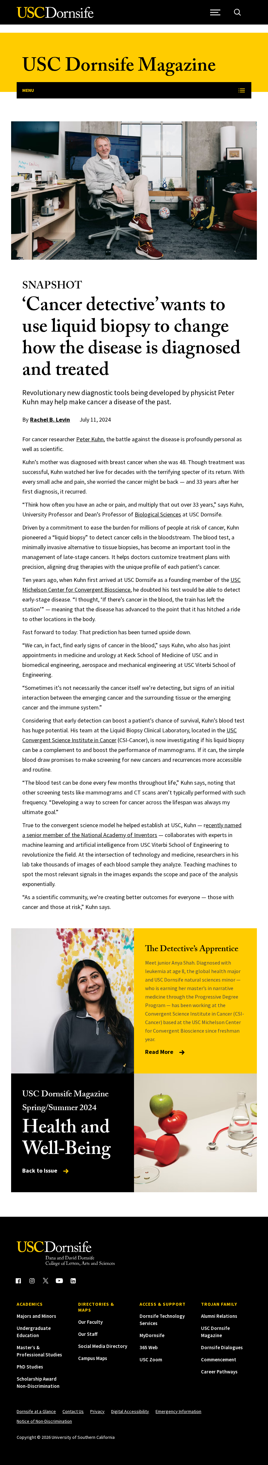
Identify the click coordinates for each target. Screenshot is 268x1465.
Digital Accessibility (130, 1411)
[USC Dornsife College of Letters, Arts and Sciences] (55, 16)
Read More (160, 1051)
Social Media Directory (102, 1346)
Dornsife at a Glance (36, 1411)
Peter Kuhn (90, 439)
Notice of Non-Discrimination (44, 1421)
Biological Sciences (158, 514)
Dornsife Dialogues (222, 1347)
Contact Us (73, 1411)
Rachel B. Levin (50, 419)
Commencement (218, 1359)
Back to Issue (40, 1170)
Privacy (97, 1411)
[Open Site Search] (237, 12)
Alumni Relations (219, 1316)
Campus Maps (92, 1358)
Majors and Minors (36, 1316)
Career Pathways (219, 1372)
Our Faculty (90, 1322)
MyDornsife (152, 1335)
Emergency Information (178, 1411)
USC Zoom (151, 1359)
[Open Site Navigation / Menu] (215, 12)
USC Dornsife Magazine (119, 68)
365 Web (149, 1347)
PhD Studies (30, 1367)
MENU (28, 90)
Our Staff (87, 1334)
